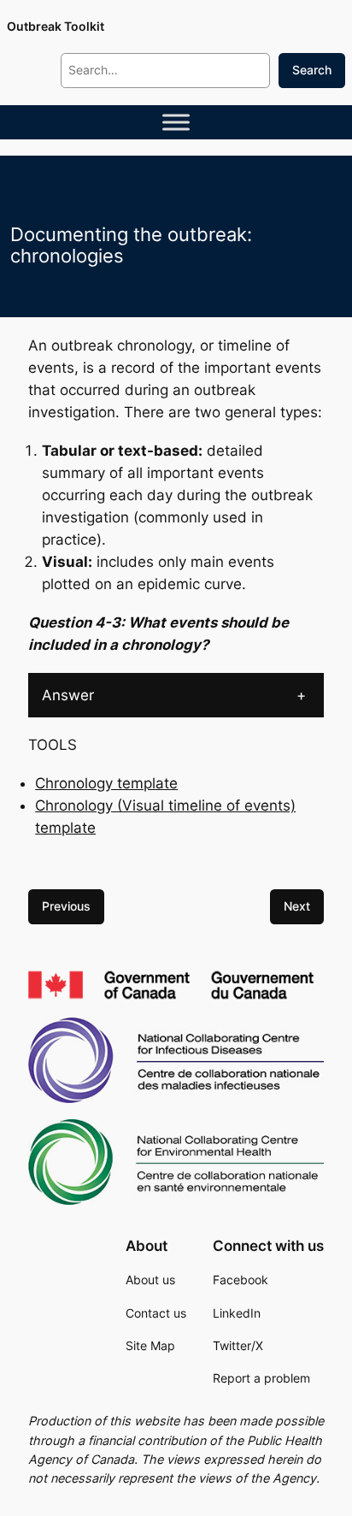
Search (311, 69)
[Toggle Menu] (176, 122)
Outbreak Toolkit (55, 26)
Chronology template (106, 783)
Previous (66, 906)
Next (297, 906)
